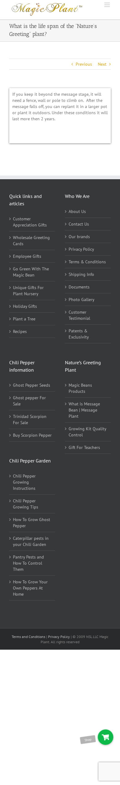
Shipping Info (81, 274)
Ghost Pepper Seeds (31, 385)
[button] (105, 737)
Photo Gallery (81, 299)
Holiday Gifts (25, 306)
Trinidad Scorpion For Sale (29, 419)
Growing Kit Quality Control (87, 432)
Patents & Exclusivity (79, 334)
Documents (79, 287)
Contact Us (79, 224)
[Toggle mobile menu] (107, 5)
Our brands (79, 236)
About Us (77, 211)
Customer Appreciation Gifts (30, 222)
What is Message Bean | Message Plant (84, 410)
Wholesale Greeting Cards (31, 240)
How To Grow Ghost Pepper (31, 522)
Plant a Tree (24, 319)
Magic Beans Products (80, 388)
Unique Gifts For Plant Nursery (28, 290)
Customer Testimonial (79, 315)
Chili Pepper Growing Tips (25, 504)
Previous (84, 64)
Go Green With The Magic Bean (31, 272)
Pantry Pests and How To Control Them (28, 563)
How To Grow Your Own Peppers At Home (30, 588)
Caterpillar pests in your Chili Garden (31, 541)
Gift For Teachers (84, 447)
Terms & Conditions (87, 262)
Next (102, 64)
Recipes (20, 331)
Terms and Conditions (29, 636)
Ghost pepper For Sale (29, 401)
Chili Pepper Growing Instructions (24, 482)
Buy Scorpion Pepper (32, 435)
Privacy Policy (81, 249)
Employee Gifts (27, 256)
